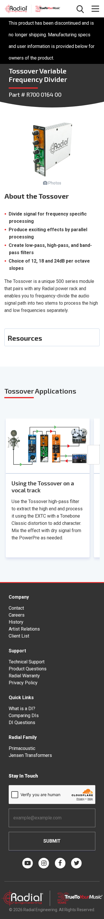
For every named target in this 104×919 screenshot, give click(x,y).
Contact (16, 608)
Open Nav (95, 8)
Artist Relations (24, 629)
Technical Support (26, 662)
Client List (19, 636)
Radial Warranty (24, 676)
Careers (17, 615)
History (16, 622)
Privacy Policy (23, 682)
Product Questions (28, 669)
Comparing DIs (24, 715)
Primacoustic (22, 748)
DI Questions (22, 722)
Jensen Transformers (30, 755)
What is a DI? (22, 708)
